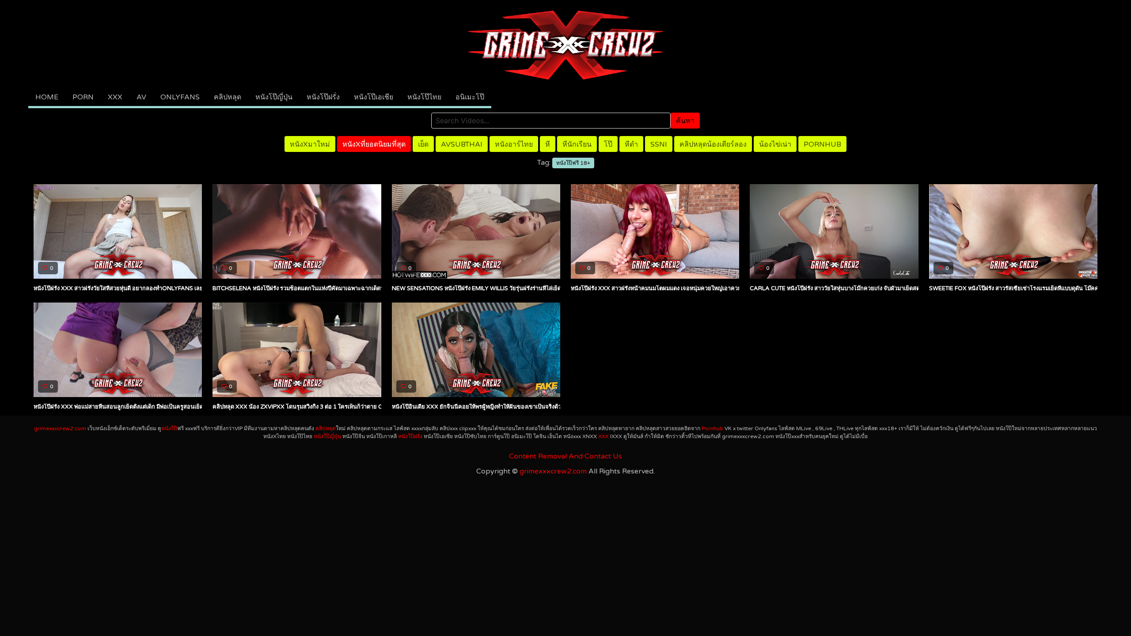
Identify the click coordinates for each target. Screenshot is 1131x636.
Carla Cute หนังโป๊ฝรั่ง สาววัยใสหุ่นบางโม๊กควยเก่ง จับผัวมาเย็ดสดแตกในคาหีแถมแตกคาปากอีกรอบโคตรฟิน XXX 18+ (900, 288)
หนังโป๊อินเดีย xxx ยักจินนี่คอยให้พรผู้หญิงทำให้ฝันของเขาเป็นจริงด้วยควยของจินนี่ (494, 406)
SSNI (658, 144)
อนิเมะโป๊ (469, 97)
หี (547, 144)
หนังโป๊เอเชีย (373, 97)
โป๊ (608, 144)
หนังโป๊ (169, 428)
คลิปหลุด (227, 97)
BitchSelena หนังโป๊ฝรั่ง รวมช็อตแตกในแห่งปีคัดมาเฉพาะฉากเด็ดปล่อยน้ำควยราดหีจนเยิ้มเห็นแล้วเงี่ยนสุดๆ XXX (355, 288)
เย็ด (423, 144)
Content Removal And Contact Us (565, 456)
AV (141, 97)
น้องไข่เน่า (775, 144)
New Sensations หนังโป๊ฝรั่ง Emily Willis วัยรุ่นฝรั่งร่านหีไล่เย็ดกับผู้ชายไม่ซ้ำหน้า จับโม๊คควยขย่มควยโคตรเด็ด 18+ (541, 288)
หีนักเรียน (577, 144)
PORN (83, 97)
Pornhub (822, 144)
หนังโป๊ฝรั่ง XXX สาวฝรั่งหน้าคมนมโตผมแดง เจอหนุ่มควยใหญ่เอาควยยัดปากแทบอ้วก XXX (682, 288)
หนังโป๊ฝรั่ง (323, 97)
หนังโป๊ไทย (424, 97)
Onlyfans (180, 97)
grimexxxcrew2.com (60, 428)
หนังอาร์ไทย (514, 144)
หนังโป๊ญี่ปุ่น (273, 97)
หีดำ (631, 144)
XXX (115, 97)
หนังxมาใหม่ (310, 144)
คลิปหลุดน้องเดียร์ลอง (713, 144)
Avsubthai (461, 144)
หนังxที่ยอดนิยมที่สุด (374, 144)
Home (46, 97)
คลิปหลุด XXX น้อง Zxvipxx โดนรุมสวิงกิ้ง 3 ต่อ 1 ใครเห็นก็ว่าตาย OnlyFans (311, 406)
